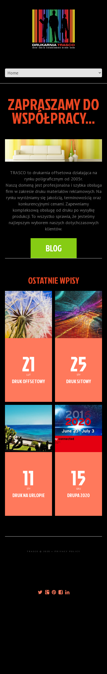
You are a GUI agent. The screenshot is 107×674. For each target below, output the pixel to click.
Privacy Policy (67, 551)
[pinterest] (54, 592)
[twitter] (40, 592)
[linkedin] (67, 592)
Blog (54, 248)
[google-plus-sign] (47, 592)
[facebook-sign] (60, 592)
